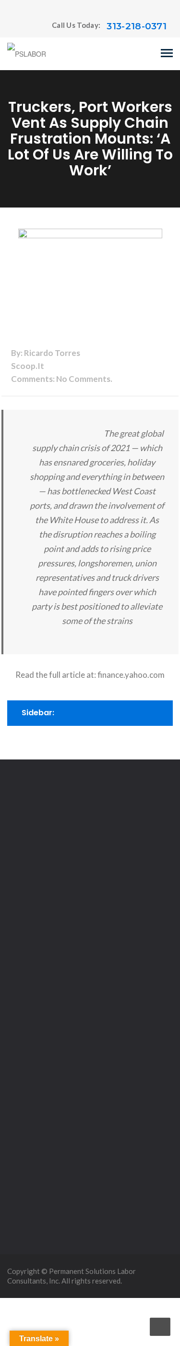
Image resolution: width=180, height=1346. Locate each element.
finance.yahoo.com (131, 675)
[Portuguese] (21, 26)
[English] (11, 26)
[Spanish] (30, 26)
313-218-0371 (137, 26)
